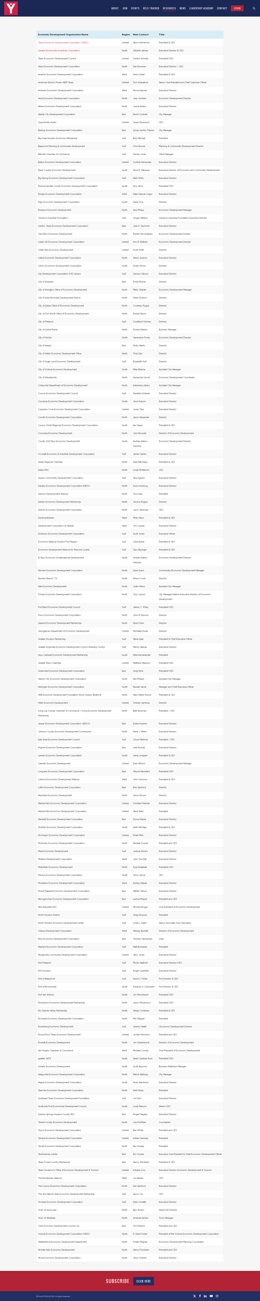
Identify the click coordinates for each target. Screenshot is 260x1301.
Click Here (143, 1281)
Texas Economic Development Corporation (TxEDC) (63, 42)
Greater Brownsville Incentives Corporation (59, 50)
